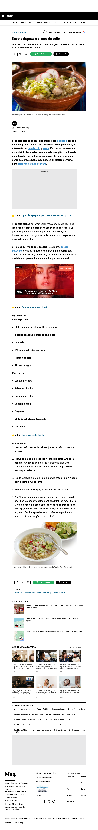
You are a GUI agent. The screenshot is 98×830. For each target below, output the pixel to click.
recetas (18, 593)
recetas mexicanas (32, 593)
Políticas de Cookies (43, 781)
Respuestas (71, 777)
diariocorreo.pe (76, 818)
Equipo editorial (10, 780)
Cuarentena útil (58, 593)
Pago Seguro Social (69, 22)
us (68, 783)
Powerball (57, 22)
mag (21, 823)
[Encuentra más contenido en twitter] (20, 54)
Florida (15, 22)
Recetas (84, 795)
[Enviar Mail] (13, 128)
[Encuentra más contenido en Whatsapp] (25, 54)
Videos (83, 777)
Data (82, 783)
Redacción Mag (22, 128)
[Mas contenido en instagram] (53, 801)
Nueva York (38, 22)
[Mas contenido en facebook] (44, 801)
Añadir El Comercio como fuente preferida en (65, 32)
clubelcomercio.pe (25, 818)
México (46, 593)
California (23, 22)
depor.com (51, 818)
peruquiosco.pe (11, 823)
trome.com (62, 818)
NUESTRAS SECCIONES (73, 773)
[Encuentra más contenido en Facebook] (14, 54)
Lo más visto (20, 602)
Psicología (47, 22)
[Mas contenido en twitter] (49, 801)
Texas (30, 22)
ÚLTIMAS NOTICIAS (22, 706)
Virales (70, 795)
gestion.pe (40, 818)
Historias (70, 801)
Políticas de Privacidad (44, 777)
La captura (81, 22)
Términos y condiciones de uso (46, 773)
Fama (69, 789)
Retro (83, 789)
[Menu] (4, 15)
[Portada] (10, 778)
